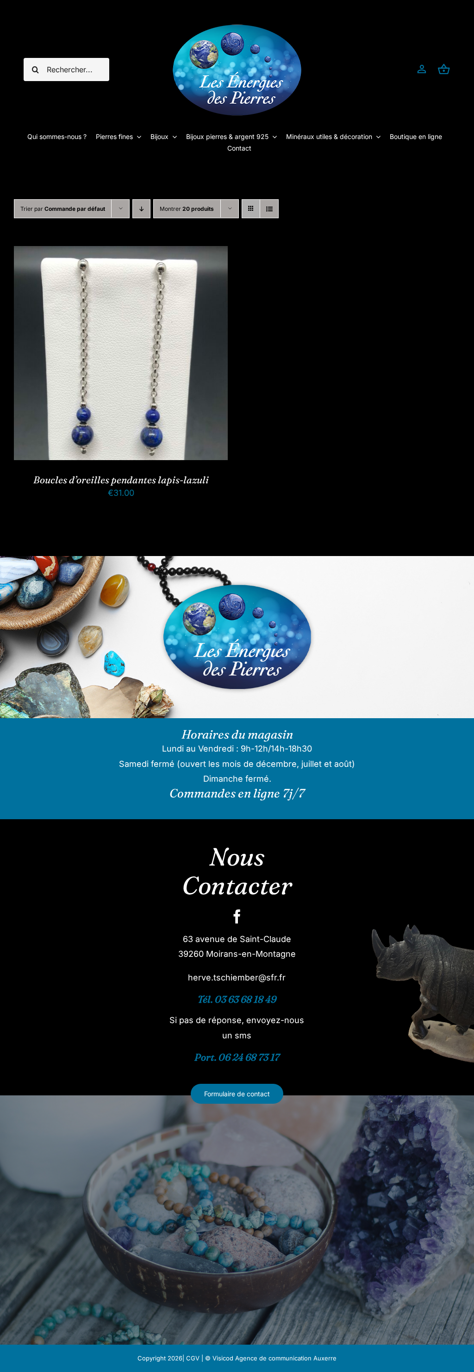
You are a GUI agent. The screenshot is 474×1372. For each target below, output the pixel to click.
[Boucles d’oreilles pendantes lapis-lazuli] (121, 253)
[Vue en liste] (269, 209)
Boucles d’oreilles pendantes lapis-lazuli (121, 480)
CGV (193, 1358)
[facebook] (237, 916)
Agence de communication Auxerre (286, 1358)
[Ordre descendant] (141, 208)
